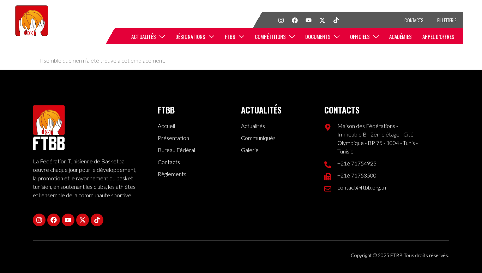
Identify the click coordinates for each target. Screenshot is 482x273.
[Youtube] (308, 20)
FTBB (230, 36)
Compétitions (270, 36)
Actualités (143, 36)
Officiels (360, 36)
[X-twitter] (322, 20)
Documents (318, 36)
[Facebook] (295, 20)
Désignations (190, 36)
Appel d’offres (438, 36)
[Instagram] (281, 20)
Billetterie (446, 20)
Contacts (413, 20)
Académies (400, 36)
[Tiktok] (336, 20)
